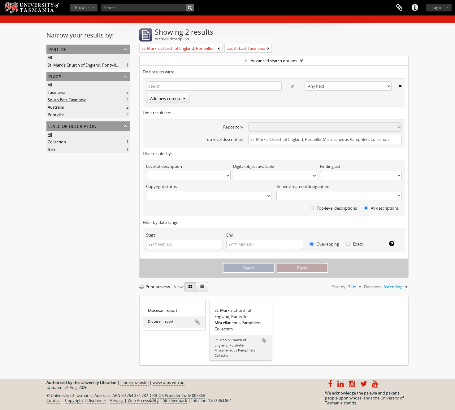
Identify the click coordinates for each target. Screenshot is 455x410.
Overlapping (327, 244)
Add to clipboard (197, 322)
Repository (233, 127)
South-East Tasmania (67, 99)
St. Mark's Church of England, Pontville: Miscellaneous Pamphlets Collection (117, 65)
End (229, 235)
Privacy (117, 400)
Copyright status (161, 186)
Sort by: (339, 287)
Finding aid (330, 166)
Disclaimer (96, 400)
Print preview (157, 287)
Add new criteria (165, 98)
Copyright (74, 400)
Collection (57, 142)
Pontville (56, 114)
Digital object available (253, 166)
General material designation (302, 186)
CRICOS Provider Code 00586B (177, 395)
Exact (357, 244)
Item (52, 149)
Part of (57, 49)
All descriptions (384, 208)
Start (150, 235)
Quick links (414, 7)
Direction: (373, 287)
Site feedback (175, 400)
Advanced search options (274, 60)
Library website (134, 382)
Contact (53, 400)
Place (54, 76)
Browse (82, 7)
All (50, 57)
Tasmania (56, 92)
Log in (437, 7)
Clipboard (399, 7)
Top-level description (224, 139)
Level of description (72, 125)
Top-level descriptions (336, 208)
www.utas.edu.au (168, 382)
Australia (56, 107)
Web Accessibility (143, 400)
